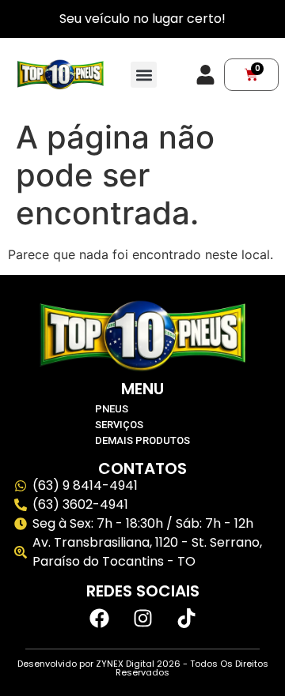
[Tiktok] (186, 618)
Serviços (119, 425)
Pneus (111, 409)
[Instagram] (142, 618)
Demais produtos (142, 440)
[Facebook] (99, 618)
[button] (144, 75)
